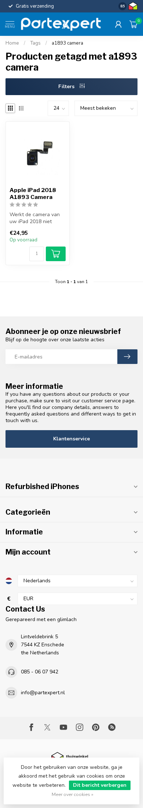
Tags (35, 43)
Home (12, 43)
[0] (133, 24)
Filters (67, 86)
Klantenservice (71, 438)
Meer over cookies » (73, 794)
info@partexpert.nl (43, 692)
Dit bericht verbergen (99, 785)
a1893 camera (67, 43)
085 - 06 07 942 (39, 671)
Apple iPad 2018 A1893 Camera (33, 193)
